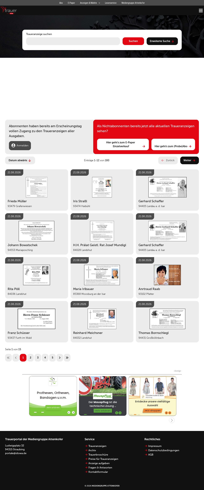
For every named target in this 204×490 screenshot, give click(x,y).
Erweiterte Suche (160, 41)
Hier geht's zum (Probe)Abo (171, 146)
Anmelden (22, 145)
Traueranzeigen (97, 446)
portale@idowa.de (15, 453)
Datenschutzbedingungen (163, 450)
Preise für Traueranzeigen (103, 459)
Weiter (187, 160)
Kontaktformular (98, 472)
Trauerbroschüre (98, 454)
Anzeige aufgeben (99, 463)
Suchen (133, 41)
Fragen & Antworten (100, 467)
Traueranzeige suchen (39, 34)
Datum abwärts (18, 160)
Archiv (92, 450)
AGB (150, 454)
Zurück (170, 160)
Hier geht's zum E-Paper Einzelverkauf (121, 144)
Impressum (155, 446)
